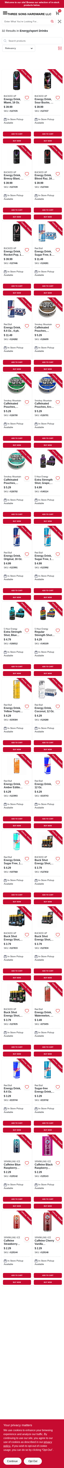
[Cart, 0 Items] (57, 13)
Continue (12, 1461)
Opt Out (32, 1461)
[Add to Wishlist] (27, 97)
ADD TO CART (16, 134)
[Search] (52, 21)
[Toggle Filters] (60, 48)
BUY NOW (17, 141)
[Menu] (5, 13)
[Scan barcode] (59, 21)
